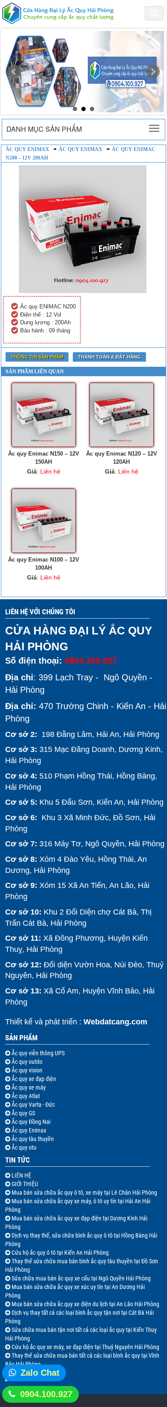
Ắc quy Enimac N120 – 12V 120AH (121, 457)
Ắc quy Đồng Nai (30, 1121)
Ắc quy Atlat (25, 1096)
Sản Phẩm (21, 1037)
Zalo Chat (40, 1372)
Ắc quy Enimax (28, 1130)
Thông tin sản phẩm (37, 356)
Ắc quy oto (23, 1147)
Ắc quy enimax (27, 149)
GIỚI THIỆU (24, 1184)
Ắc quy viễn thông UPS (37, 1053)
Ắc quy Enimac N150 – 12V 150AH (43, 457)
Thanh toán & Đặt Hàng (109, 356)
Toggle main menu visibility (154, 127)
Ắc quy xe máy (28, 1087)
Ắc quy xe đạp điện (33, 1078)
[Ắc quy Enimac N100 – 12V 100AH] (43, 521)
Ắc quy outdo (26, 1061)
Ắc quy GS (22, 1113)
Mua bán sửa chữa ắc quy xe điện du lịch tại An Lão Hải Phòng (84, 1304)
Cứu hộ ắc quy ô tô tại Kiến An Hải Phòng (59, 1252)
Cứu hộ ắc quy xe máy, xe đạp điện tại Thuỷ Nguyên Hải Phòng (84, 1347)
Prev (14, 72)
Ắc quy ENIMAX (80, 149)
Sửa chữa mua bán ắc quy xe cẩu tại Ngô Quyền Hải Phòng (80, 1278)
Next (153, 72)
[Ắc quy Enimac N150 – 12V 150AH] (43, 415)
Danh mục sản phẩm (44, 129)
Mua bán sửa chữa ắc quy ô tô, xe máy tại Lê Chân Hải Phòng (83, 1192)
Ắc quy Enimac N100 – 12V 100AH (43, 563)
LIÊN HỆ (20, 1175)
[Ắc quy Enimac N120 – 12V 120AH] (121, 415)
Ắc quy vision (26, 1070)
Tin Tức (17, 1160)
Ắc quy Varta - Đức (32, 1104)
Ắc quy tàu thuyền (32, 1138)
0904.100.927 (46, 1394)
